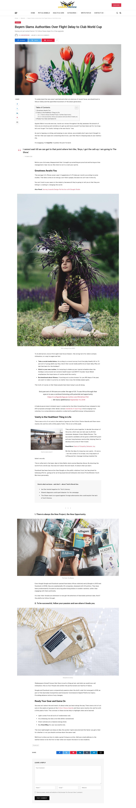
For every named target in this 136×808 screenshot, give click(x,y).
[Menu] (16, 13)
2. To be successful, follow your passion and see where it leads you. (59, 116)
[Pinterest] (17, 117)
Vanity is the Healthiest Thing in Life (48, 112)
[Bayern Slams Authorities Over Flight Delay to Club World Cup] (68, 69)
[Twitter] (17, 108)
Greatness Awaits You (44, 110)
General (18, 22)
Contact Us (99, 13)
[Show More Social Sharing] (57, 40)
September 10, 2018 (77, 400)
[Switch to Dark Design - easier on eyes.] (117, 13)
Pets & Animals (44, 13)
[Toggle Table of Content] (76, 107)
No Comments (45, 35)
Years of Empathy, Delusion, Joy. (84, 446)
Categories (71, 13)
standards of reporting (73, 409)
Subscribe (116, 5)
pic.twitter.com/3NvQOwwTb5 (77, 397)
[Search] (120, 13)
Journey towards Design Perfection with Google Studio (61, 189)
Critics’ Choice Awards (65, 708)
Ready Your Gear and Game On (46, 119)
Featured (35, 745)
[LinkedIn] (17, 113)
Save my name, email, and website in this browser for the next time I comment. (60, 792)
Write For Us (86, 13)
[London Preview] (68, 5)
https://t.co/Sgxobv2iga (56, 397)
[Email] (17, 122)
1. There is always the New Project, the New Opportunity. (55, 114)
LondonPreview (24, 35)
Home (33, 13)
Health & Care (58, 13)
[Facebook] (17, 104)
